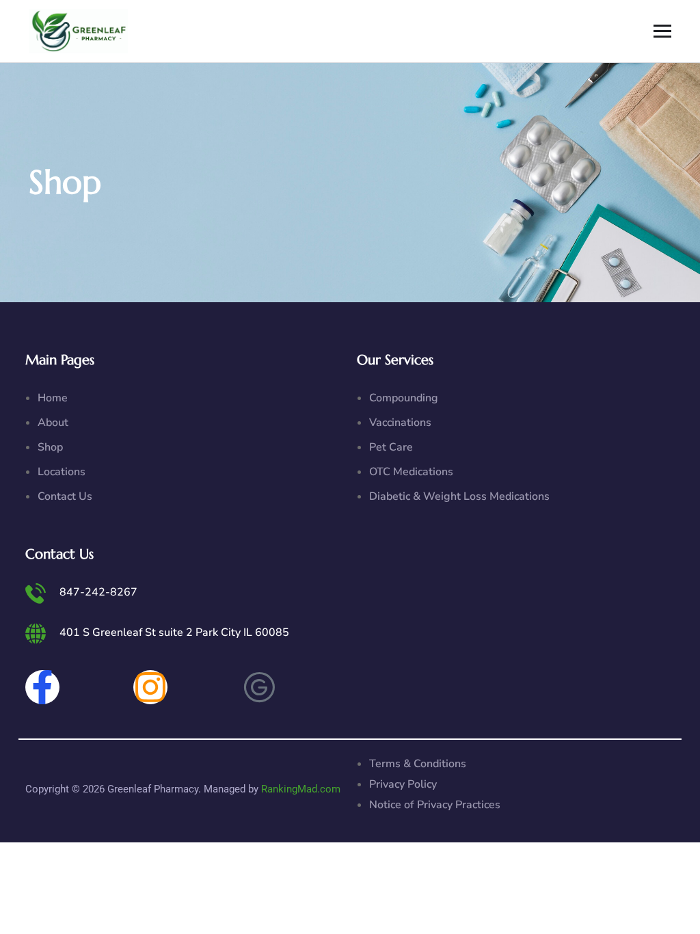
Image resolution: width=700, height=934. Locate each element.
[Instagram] (150, 687)
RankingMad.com (300, 789)
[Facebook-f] (42, 687)
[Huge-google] (259, 687)
